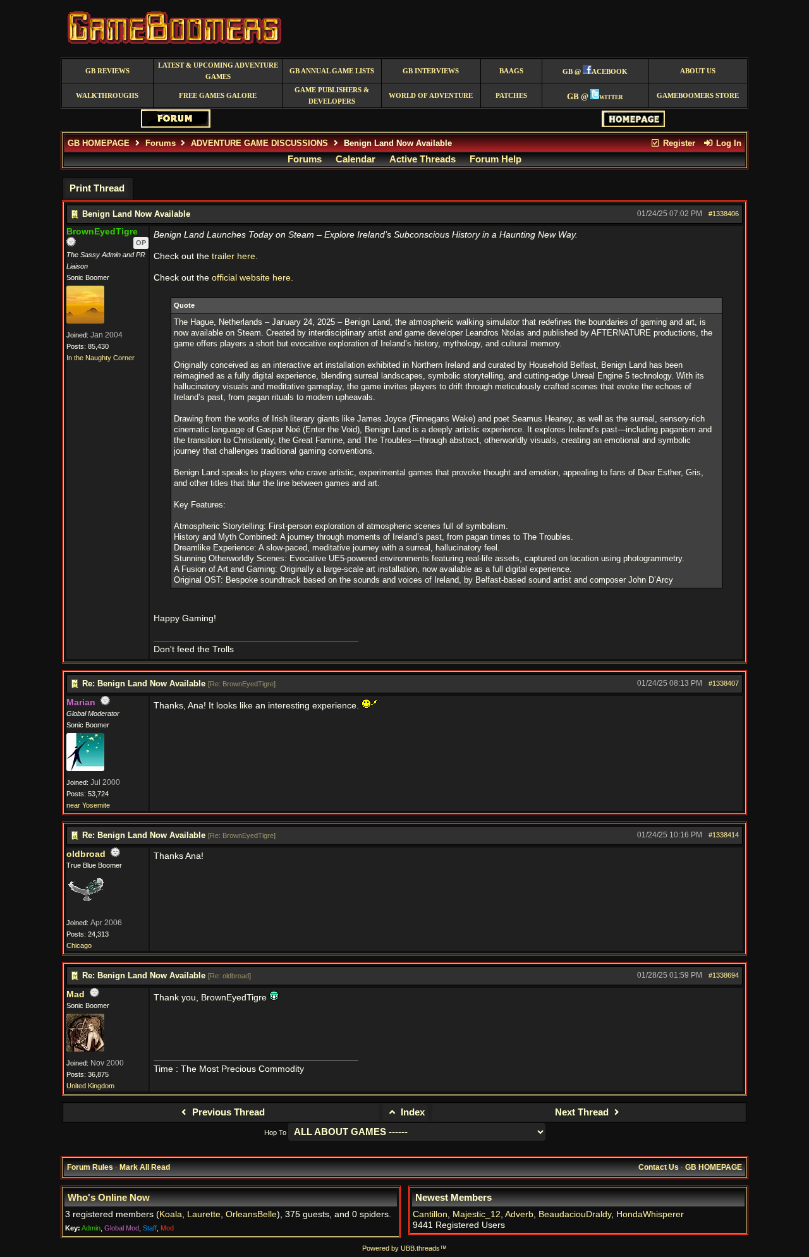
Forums (160, 143)
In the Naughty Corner (100, 357)
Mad (75, 994)
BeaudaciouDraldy (574, 1214)
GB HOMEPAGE (99, 143)
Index (411, 1112)
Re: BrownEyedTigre (242, 684)
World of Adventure (431, 95)
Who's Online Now (109, 1198)
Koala (170, 1214)
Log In (727, 143)
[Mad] (85, 1049)
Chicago (79, 945)
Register (677, 143)
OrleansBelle (251, 1214)
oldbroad (86, 854)
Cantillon (430, 1214)
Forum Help (495, 159)
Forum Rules (90, 1167)
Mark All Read (144, 1167)
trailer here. (235, 256)
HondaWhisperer (650, 1214)
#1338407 (724, 683)
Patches (511, 95)
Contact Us (658, 1167)
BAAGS (511, 71)
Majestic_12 (477, 1214)
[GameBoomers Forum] (175, 125)
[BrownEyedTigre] (85, 321)
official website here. (252, 277)
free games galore (218, 95)
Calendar (355, 159)
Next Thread (583, 1112)
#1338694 (724, 975)
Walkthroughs (107, 95)
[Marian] (85, 768)
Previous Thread (227, 1112)
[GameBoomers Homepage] (633, 124)
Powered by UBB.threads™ (404, 1248)
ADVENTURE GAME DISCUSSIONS (259, 143)
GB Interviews (431, 71)
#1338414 (724, 835)
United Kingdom (90, 1086)
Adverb (519, 1214)
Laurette (204, 1214)
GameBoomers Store (698, 95)
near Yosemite (88, 805)
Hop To (275, 1132)
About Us (697, 71)
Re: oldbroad (229, 976)
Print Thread (97, 188)
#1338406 (724, 213)
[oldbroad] (85, 909)
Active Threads (422, 159)
